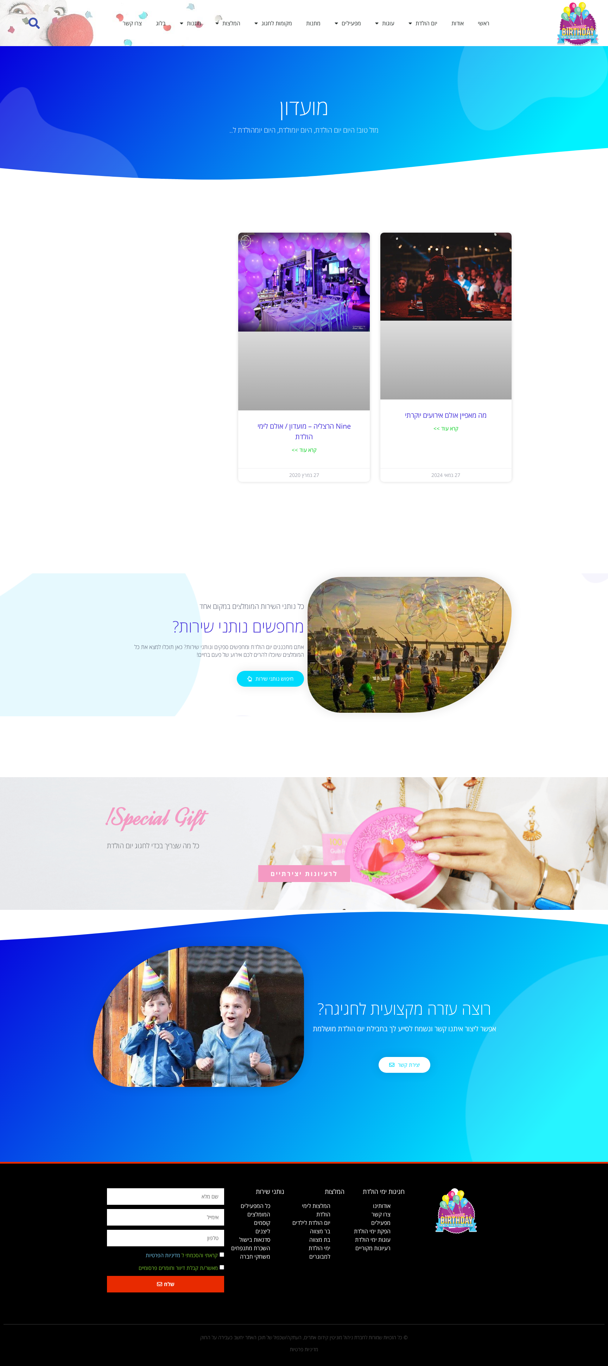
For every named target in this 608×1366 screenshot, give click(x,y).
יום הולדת (426, 23)
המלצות (231, 23)
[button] (34, 23)
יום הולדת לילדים (311, 1223)
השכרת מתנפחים (250, 1248)
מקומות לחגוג (276, 23)
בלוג (161, 23)
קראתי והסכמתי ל (182, 1255)
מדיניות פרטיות (304, 1349)
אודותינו (382, 1206)
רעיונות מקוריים (373, 1248)
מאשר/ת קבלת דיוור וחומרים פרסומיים (178, 1267)
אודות (457, 23)
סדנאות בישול (254, 1240)
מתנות (313, 23)
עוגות (388, 23)
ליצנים (262, 1231)
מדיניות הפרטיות (163, 1255)
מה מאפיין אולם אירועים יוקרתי (446, 415)
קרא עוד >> (445, 428)
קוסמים (262, 1223)
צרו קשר (132, 23)
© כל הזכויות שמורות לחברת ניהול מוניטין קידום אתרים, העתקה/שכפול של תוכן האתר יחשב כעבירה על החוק (304, 1337)
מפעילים (351, 23)
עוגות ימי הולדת (373, 1240)
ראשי (483, 23)
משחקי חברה (255, 1256)
